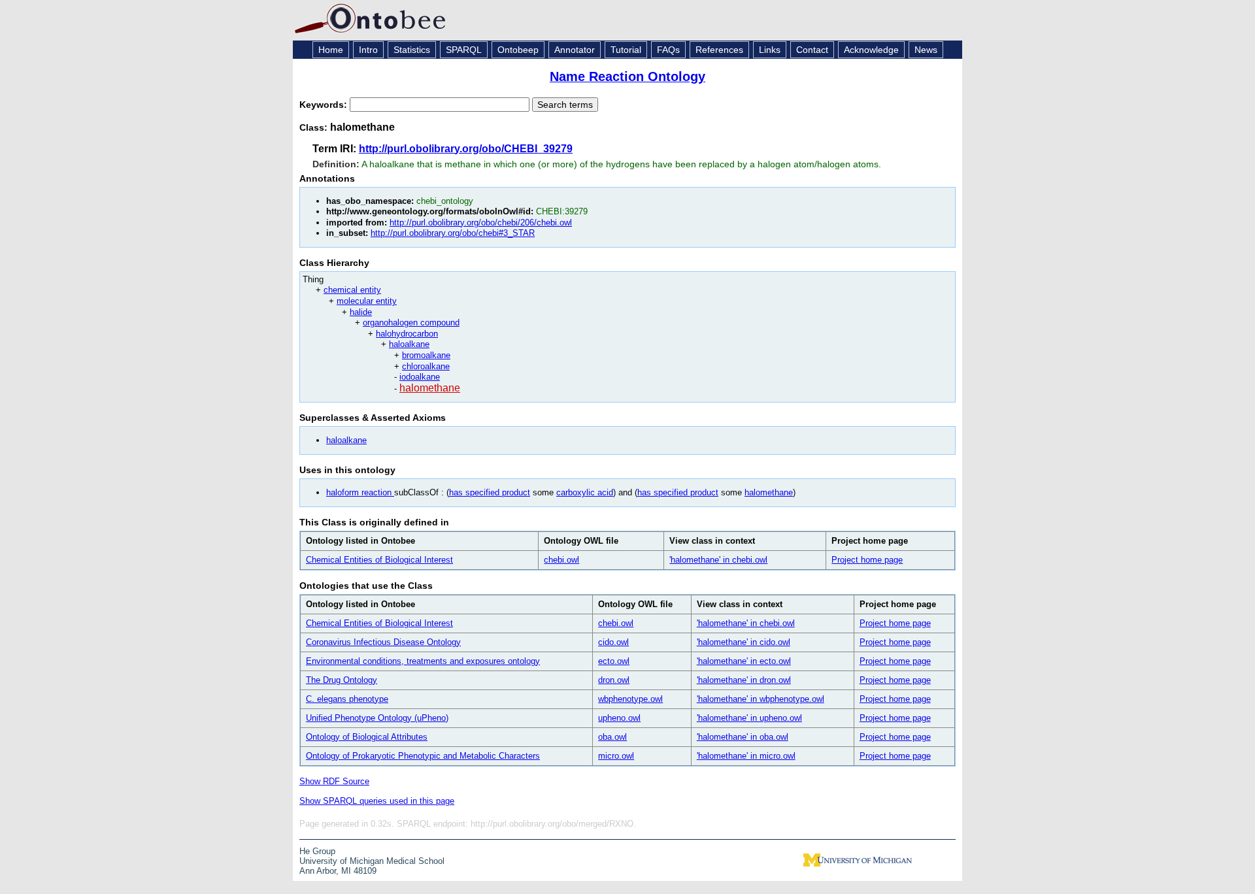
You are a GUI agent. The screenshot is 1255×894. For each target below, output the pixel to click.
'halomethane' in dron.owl (744, 680)
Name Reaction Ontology (627, 76)
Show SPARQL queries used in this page (376, 801)
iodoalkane (419, 377)
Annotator (574, 49)
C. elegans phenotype (347, 699)
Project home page (867, 560)
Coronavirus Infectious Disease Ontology (383, 642)
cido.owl (613, 642)
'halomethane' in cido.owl (743, 642)
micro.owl (616, 756)
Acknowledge (871, 49)
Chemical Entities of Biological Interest (379, 560)
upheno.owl (619, 718)
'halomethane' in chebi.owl (718, 560)
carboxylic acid (584, 492)
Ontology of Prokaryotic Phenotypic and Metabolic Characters (423, 756)
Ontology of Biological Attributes (366, 737)
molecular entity (367, 301)
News (925, 49)
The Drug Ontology (341, 680)
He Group (317, 851)
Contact (812, 49)
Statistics (411, 49)
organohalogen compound (411, 322)
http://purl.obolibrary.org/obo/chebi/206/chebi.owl (481, 222)
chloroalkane (426, 366)
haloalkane (409, 344)
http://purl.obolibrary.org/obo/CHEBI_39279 (466, 148)
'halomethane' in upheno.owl (749, 718)
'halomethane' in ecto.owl (744, 661)
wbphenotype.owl (630, 699)
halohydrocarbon (407, 334)
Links (769, 49)
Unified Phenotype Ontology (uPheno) (377, 718)
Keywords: (324, 104)
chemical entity (352, 290)
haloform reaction (360, 492)
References (719, 49)
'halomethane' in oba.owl (742, 737)
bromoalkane (426, 355)
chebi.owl (561, 560)
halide (361, 312)
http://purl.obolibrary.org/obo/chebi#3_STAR (453, 233)
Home (330, 49)
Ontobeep (518, 49)
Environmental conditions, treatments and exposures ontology (423, 661)
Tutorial (626, 49)
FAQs (668, 49)
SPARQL (464, 49)
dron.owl (613, 680)
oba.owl (612, 737)
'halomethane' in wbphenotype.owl (760, 699)
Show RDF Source (334, 781)
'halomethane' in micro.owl (746, 756)
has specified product (489, 492)
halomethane (429, 387)
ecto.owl (613, 661)
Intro (368, 49)
